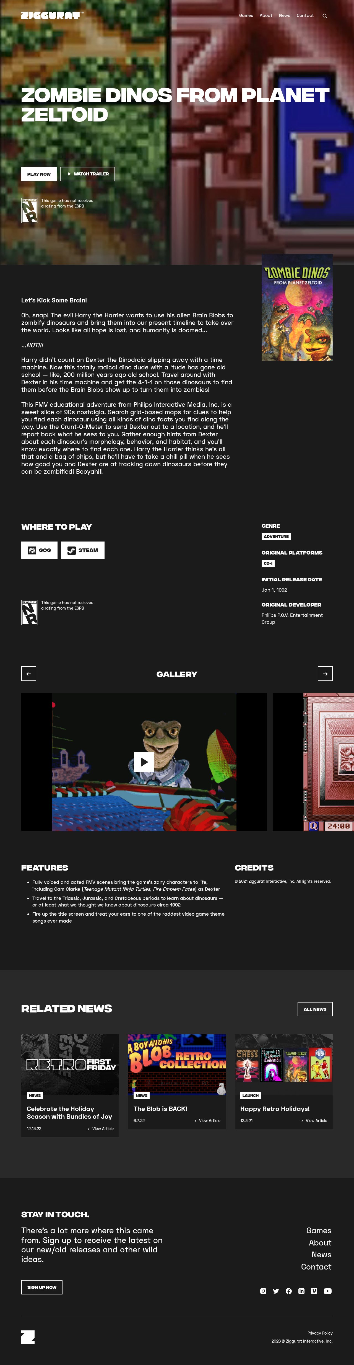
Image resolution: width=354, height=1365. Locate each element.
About (266, 15)
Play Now (39, 174)
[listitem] (147, 762)
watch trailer (91, 173)
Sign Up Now (41, 1287)
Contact (305, 15)
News (284, 15)
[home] (52, 15)
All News (315, 1009)
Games (246, 15)
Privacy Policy (320, 1333)
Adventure (276, 536)
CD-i (268, 563)
